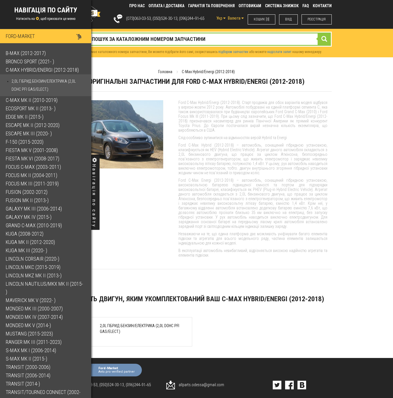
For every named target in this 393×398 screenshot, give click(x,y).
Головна (165, 71)
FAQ (305, 5)
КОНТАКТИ (322, 5)
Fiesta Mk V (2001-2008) (32, 150)
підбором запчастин (233, 52)
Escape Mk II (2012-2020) (33, 125)
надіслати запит (279, 52)
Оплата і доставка (166, 5)
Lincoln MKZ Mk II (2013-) (34, 275)
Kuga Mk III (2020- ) (26, 250)
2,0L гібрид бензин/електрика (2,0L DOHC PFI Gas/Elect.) (44, 85)
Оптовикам (250, 5)
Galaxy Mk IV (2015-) (28, 217)
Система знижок (282, 5)
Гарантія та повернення (211, 5)
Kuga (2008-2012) (24, 234)
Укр (219, 18)
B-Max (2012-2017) (26, 53)
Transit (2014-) (23, 384)
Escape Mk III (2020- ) (29, 133)
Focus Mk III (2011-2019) (32, 184)
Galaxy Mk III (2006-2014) (34, 209)
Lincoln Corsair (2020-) (32, 259)
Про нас (137, 5)
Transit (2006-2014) (28, 375)
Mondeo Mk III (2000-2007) (34, 309)
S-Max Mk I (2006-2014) (31, 350)
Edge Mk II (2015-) (24, 117)
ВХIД (288, 19)
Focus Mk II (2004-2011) (31, 175)
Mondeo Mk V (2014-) (28, 325)
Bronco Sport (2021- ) (30, 61)
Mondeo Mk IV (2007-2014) (34, 317)
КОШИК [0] (261, 19)
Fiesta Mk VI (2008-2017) (32, 159)
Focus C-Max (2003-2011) (33, 167)
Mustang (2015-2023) (29, 334)
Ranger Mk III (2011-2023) (34, 342)
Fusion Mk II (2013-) (27, 200)
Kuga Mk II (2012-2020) (30, 242)
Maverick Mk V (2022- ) (31, 300)
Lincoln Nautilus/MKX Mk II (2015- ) (44, 288)
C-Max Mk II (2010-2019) (32, 100)
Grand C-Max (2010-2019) (34, 225)
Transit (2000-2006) (28, 367)
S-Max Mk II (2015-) (26, 359)
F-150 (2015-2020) (24, 142)
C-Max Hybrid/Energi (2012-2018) (42, 70)
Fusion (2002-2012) (26, 192)
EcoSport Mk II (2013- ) (31, 108)
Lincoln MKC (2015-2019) (33, 267)
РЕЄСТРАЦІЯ (317, 19)
